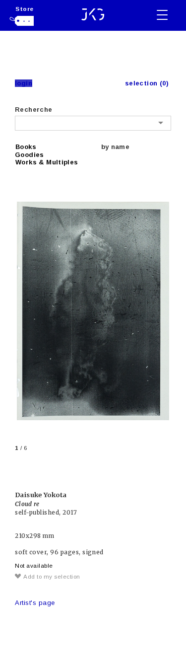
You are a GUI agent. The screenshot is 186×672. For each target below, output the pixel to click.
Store (24, 8)
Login (23, 83)
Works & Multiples (46, 162)
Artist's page (35, 602)
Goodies (29, 154)
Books (25, 147)
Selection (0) (147, 83)
